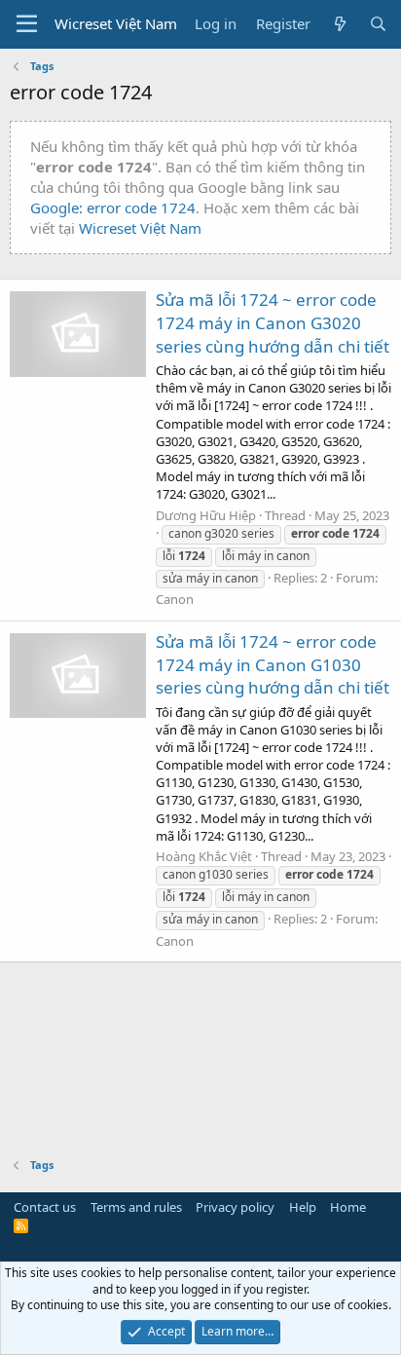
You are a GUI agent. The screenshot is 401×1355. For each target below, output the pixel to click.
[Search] (378, 24)
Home (348, 1207)
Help (302, 1207)
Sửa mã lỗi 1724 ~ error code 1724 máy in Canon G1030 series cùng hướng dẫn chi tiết (272, 664)
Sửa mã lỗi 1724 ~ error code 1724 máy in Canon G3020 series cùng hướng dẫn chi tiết (272, 323)
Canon (175, 599)
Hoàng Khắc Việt (204, 856)
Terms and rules (136, 1207)
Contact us (45, 1207)
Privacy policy (235, 1207)
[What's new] (339, 24)
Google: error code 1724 (113, 207)
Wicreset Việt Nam (140, 228)
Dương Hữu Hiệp (206, 515)
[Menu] (27, 24)
